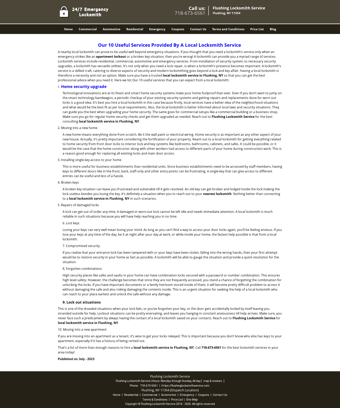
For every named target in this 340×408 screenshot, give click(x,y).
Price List (257, 29)
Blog (273, 29)
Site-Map (192, 399)
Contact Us (198, 29)
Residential (134, 29)
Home (68, 29)
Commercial (88, 29)
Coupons (177, 29)
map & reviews (213, 380)
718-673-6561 (190, 13)
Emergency (157, 29)
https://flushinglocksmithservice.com (185, 385)
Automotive (111, 29)
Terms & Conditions (154, 399)
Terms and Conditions (228, 29)
